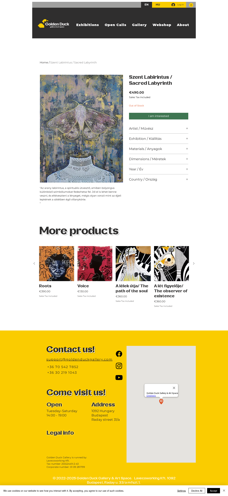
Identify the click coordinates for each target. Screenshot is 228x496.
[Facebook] (119, 354)
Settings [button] (181, 490)
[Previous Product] (34, 263)
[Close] (224, 490)
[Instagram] (119, 366)
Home (44, 62)
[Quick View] (56, 263)
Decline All (196, 490)
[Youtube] (119, 377)
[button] (191, 5)
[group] (114, 284)
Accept (213, 490)
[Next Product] (194, 263)
